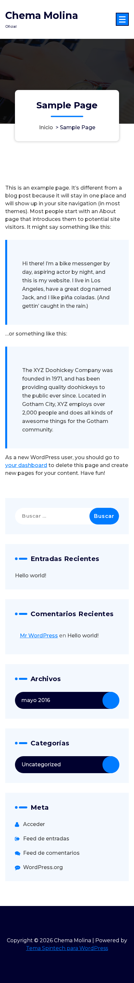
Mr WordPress (39, 635)
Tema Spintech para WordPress (67, 948)
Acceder (34, 824)
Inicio (46, 127)
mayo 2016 (35, 700)
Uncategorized (41, 764)
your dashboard (26, 465)
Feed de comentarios (51, 853)
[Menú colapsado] (122, 19)
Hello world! (30, 575)
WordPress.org (43, 867)
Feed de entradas (46, 838)
